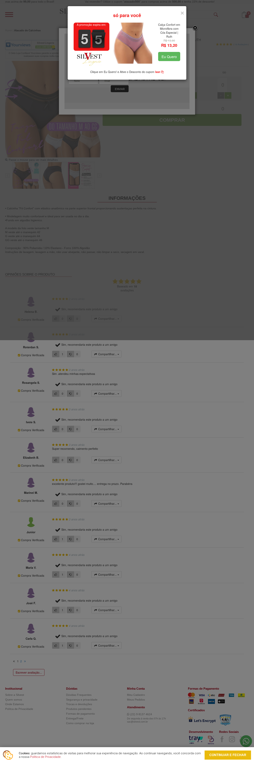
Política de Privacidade (45, 757)
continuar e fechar (227, 755)
